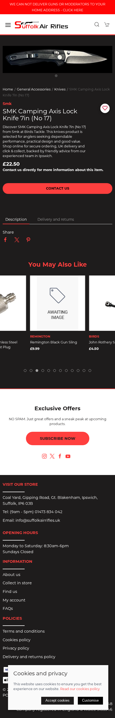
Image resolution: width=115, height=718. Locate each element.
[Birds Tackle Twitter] (52, 456)
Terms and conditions (24, 631)
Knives (60, 89)
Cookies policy (16, 639)
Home (8, 89)
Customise (90, 700)
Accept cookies (57, 700)
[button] (8, 25)
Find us (10, 591)
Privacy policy (16, 648)
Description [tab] (16, 219)
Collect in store (17, 583)
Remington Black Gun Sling (53, 342)
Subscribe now (57, 438)
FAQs (8, 608)
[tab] (25, 370)
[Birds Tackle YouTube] (68, 456)
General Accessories (34, 89)
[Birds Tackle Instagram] (44, 456)
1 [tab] (57, 77)
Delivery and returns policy (29, 656)
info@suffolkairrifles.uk (38, 520)
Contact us (57, 188)
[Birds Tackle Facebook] (60, 456)
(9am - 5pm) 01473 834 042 (36, 511)
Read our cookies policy (80, 689)
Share (8, 232)
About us (11, 574)
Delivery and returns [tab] (55, 219)
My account (14, 600)
